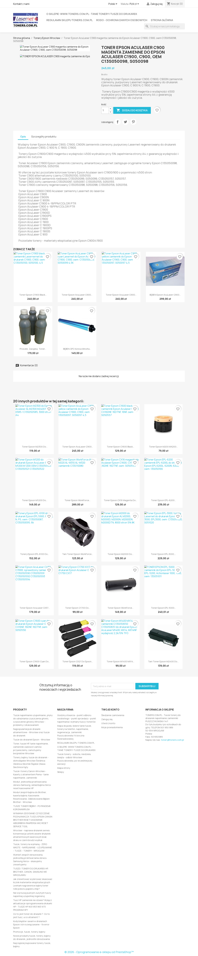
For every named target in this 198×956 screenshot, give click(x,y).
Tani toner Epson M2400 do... (163, 661)
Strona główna (162, 20)
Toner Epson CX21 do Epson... (77, 661)
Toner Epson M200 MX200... (163, 446)
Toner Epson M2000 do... (120, 554)
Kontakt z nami (21, 4)
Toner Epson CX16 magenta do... (120, 500)
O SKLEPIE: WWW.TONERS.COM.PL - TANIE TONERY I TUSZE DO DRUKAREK (91, 14)
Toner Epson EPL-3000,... (163, 554)
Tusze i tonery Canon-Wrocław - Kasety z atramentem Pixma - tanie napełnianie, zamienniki (31, 774)
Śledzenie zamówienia (112, 715)
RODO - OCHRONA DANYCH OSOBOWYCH (121, 20)
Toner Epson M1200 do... (34, 500)
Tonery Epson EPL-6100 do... (34, 554)
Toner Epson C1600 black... (120, 446)
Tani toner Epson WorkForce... (77, 554)
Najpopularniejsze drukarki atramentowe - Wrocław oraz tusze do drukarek (31, 732)
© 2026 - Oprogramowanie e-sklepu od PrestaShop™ (99, 952)
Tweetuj (125, 122)
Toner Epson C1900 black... (33, 294)
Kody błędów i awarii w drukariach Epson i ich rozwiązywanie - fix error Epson (31, 924)
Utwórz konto (108, 723)
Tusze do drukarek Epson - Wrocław (31, 739)
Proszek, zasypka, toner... (33, 348)
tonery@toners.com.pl (172, 739)
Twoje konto (110, 709)
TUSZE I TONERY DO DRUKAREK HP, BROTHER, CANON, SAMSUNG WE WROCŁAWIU (30, 871)
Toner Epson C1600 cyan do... (34, 661)
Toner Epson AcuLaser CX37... (34, 607)
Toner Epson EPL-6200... (163, 500)
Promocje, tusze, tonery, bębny (29, 931)
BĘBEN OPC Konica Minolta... (77, 348)
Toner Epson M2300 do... (34, 446)
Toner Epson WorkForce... (77, 500)
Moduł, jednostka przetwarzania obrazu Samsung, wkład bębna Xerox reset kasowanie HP (32, 785)
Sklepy (60, 771)
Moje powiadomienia (112, 727)
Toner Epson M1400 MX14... (120, 661)
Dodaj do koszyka (132, 110)
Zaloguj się (106, 719)
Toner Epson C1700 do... (77, 607)
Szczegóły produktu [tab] (43, 136)
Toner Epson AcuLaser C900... (77, 294)
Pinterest (133, 122)
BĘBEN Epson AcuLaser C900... (165, 294)
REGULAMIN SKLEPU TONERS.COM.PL (69, 20)
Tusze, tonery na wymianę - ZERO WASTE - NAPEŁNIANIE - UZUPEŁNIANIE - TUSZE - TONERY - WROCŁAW (32, 847)
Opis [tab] (23, 136)
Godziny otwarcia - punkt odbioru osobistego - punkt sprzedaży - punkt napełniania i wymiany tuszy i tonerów (76, 718)
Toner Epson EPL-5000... (163, 607)
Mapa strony (63, 767)
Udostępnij (117, 122)
